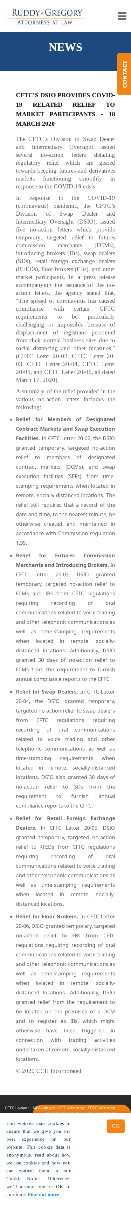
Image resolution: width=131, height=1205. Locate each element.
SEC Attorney (71, 1108)
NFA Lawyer (44, 1108)
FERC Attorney (101, 1108)
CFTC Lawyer (17, 1108)
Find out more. (44, 1194)
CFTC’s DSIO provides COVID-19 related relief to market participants (65, 104)
